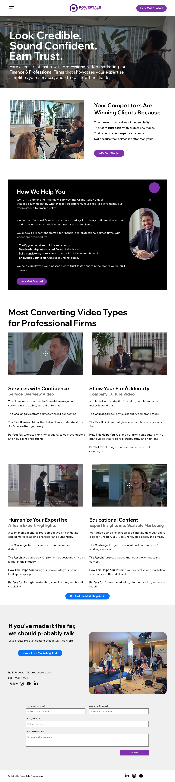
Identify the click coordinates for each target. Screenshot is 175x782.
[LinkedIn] (35, 683)
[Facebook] (28, 683)
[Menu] (11, 8)
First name (35, 706)
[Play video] (45, 353)
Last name (98, 706)
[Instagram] (21, 683)
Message (35, 731)
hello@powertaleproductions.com (30, 672)
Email (33, 718)
